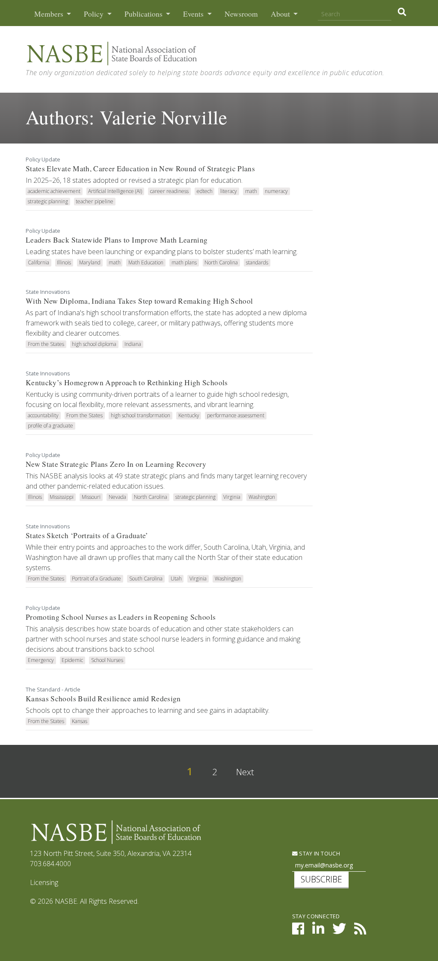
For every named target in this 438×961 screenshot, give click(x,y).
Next (245, 772)
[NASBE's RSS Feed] (360, 931)
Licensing (44, 882)
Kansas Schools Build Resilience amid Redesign (103, 698)
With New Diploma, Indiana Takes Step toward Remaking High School (139, 301)
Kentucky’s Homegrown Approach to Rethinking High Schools (127, 382)
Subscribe (321, 879)
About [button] (281, 14)
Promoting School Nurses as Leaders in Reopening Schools (121, 617)
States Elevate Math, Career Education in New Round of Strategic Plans (140, 168)
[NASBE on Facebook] (298, 931)
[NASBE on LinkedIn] (318, 931)
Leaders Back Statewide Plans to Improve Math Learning (117, 240)
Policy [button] (94, 14)
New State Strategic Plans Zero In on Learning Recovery (116, 464)
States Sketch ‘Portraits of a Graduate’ (87, 535)
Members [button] (49, 14)
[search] (401, 12)
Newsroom (241, 14)
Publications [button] (144, 14)
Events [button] (194, 14)
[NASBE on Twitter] (339, 931)
